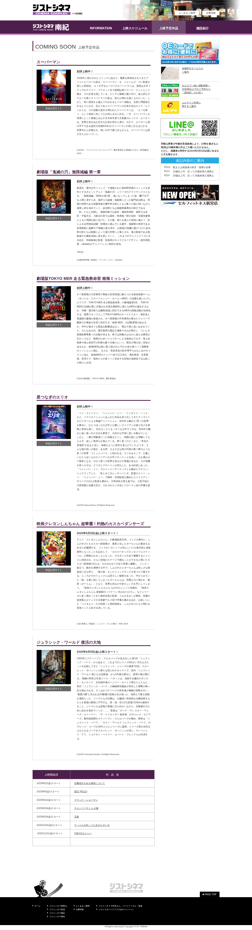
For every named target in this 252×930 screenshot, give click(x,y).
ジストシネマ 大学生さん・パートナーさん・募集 (120, 906)
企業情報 (211, 13)
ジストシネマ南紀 (57, 913)
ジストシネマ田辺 (57, 909)
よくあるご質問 (187, 13)
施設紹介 (202, 28)
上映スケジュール (134, 28)
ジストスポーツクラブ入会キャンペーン (116, 909)
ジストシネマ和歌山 (58, 906)
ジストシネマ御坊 (57, 916)
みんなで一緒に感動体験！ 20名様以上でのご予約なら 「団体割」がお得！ (196, 89)
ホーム (37, 906)
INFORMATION (101, 28)
